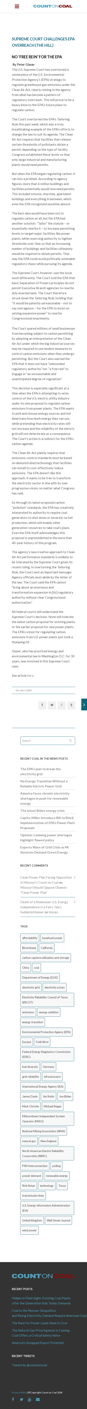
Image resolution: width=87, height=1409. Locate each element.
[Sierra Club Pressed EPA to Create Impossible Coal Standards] (84, 704)
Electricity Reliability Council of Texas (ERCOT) (45, 1000)
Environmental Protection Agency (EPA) (46, 1032)
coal (36, 967)
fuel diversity (30, 1066)
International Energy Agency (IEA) (42, 1086)
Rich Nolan (28, 1185)
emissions (28, 1012)
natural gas (29, 1141)
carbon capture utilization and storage (45, 957)
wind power (29, 1230)
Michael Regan (52, 1106)
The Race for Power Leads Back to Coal (39, 1323)
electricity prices (55, 987)
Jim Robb (48, 1096)
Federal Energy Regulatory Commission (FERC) (46, 1054)
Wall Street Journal (58, 1220)
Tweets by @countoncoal (29, 1365)
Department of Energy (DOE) (40, 977)
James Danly (30, 1096)
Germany (48, 1066)
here (30, 675)
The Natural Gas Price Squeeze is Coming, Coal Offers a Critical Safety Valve (41, 1332)
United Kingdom (32, 1220)
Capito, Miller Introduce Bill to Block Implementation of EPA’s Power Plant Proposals (47, 823)
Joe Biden (65, 1096)
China (25, 967)
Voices (53, 912)
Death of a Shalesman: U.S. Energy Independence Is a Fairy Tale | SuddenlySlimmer (44, 907)
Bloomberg (29, 948)
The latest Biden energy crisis (42, 810)
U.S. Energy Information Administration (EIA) (46, 1208)
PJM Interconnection (35, 1166)
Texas (62, 1185)
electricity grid (31, 987)
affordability (29, 938)
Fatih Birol (42, 1042)
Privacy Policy (19, 1392)
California (47, 948)
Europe (26, 1042)
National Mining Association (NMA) (43, 1131)
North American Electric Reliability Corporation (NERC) (43, 1153)
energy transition (32, 1022)
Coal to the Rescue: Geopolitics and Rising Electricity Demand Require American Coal (43, 1313)
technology (47, 1185)
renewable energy (57, 1175)
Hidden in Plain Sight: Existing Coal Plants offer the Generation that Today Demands (41, 1300)
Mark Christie (30, 1106)
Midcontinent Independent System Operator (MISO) (43, 1119)
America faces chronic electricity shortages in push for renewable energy (44, 798)
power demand (31, 1175)
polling (56, 1166)
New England (48, 1141)
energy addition (48, 1012)
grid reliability (30, 1076)
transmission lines (33, 1195)
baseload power (52, 938)
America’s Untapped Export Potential (38, 1343)
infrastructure (52, 1076)
